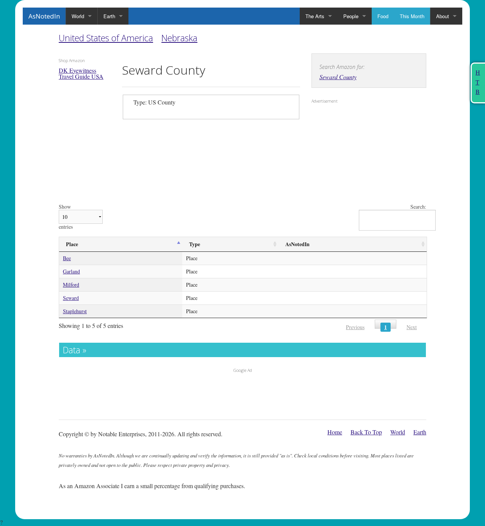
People (350, 16)
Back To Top (366, 432)
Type (194, 244)
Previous (355, 327)
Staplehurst (75, 311)
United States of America (106, 38)
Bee (67, 258)
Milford (71, 284)
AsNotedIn (44, 16)
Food (382, 16)
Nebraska (179, 38)
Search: (418, 207)
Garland (71, 271)
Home (334, 432)
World (78, 16)
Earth (109, 16)
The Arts (314, 16)
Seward (71, 297)
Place (72, 244)
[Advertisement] (358, 155)
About (442, 16)
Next (412, 327)
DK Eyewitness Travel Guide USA (81, 73)
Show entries (66, 217)
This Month (412, 16)
